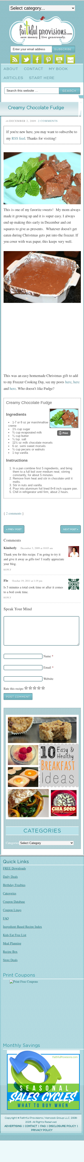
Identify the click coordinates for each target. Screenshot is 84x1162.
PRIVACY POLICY (41, 1130)
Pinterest (48, 60)
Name (47, 656)
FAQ (6, 918)
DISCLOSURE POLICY (62, 1126)
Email (70, 60)
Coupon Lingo (12, 910)
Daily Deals (10, 876)
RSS (14, 60)
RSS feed (18, 138)
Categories (9, 893)
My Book (58, 69)
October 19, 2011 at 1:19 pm (27, 580)
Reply (7, 569)
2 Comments (48, 121)
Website (48, 678)
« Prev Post (14, 529)
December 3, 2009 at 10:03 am (37, 548)
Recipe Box (10, 951)
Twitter (26, 60)
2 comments (13, 513)
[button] (63, 433)
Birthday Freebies (14, 885)
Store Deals (10, 960)
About (11, 69)
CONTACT (31, 1126)
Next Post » (70, 529)
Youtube (59, 60)
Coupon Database (14, 901)
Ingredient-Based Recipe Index (22, 926)
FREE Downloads (14, 868)
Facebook (37, 60)
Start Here (42, 78)
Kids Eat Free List (14, 935)
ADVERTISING (13, 1126)
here (68, 381)
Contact (33, 69)
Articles (13, 78)
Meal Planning (12, 943)
